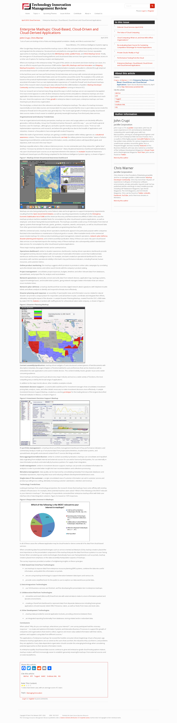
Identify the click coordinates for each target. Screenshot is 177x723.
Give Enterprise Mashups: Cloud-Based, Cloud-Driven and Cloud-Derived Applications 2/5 (24, 685)
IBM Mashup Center (62, 54)
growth (53, 99)
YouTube (125, 195)
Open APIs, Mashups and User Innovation (77, 65)
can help (64, 137)
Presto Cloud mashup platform (55, 87)
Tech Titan (141, 152)
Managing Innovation (34, 693)
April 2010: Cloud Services (31, 20)
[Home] (47, 7)
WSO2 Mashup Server (92, 54)
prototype (67, 392)
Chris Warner (37, 37)
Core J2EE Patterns (143, 139)
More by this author (121, 158)
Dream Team (149, 150)
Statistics (36, 301)
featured (143, 145)
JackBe (130, 128)
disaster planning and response (31, 239)
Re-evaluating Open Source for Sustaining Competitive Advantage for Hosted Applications (134, 46)
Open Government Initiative (43, 214)
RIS (59, 676)
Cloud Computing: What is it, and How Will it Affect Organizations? (135, 39)
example (82, 151)
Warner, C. (125, 80)
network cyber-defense (98, 236)
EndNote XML (52, 676)
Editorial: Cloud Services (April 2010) (130, 27)
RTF (31, 676)
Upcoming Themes (50, 13)
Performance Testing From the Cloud (130, 58)
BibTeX (26, 676)
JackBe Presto (75, 54)
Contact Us (98, 13)
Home (27, 13)
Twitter (123, 154)
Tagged (37, 676)
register (31, 699)
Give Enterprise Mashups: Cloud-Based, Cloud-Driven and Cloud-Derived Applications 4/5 (28, 685)
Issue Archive (65, 13)
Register (151, 11)
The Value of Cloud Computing (128, 32)
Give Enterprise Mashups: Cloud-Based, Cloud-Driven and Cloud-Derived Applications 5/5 (30, 685)
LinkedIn (147, 193)
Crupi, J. (116, 80)
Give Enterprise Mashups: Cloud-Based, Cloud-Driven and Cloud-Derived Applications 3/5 (26, 685)
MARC (43, 676)
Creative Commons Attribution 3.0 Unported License (75, 718)
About (87, 13)
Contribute (77, 13)
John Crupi (25, 37)
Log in (144, 11)
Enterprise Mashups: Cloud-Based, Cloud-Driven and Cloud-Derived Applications (59, 31)
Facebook (117, 195)
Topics (35, 13)
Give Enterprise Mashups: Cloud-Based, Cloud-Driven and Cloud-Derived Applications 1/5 (22, 685)
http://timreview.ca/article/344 (132, 87)
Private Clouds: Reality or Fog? (128, 52)
